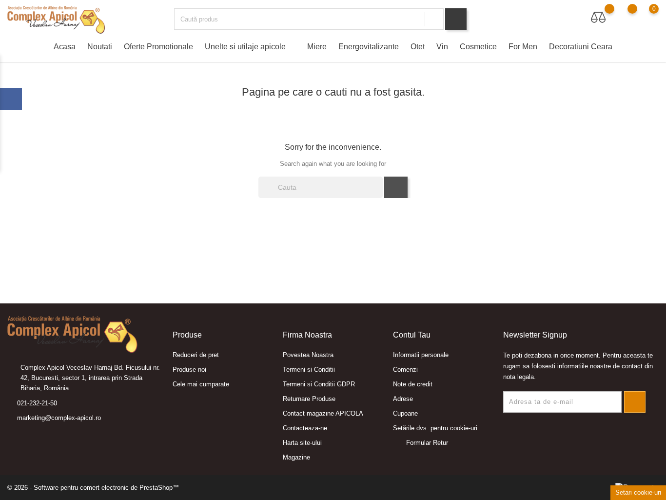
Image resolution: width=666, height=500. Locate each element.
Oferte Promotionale (158, 46)
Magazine (296, 457)
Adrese (403, 398)
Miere (317, 46)
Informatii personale (421, 355)
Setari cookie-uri (638, 492)
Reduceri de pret (196, 355)
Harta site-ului (302, 442)
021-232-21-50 (37, 403)
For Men (523, 46)
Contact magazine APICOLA (323, 413)
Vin (442, 46)
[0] (644, 17)
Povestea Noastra (308, 355)
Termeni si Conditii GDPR (319, 384)
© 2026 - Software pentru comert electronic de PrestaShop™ (93, 487)
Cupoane (405, 413)
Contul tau (412, 335)
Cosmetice (478, 46)
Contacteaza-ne (305, 428)
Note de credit (412, 384)
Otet (418, 46)
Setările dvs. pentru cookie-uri (435, 428)
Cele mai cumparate (201, 384)
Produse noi (189, 369)
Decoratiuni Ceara (580, 46)
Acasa (65, 46)
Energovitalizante (368, 46)
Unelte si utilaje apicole (249, 46)
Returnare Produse (309, 398)
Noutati (99, 46)
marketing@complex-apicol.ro (59, 417)
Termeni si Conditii (309, 369)
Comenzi (405, 369)
